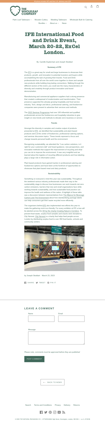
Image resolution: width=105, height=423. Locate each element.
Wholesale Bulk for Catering (81, 20)
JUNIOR (87, 419)
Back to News (54, 382)
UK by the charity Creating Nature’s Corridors (60, 211)
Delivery (67, 405)
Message (32, 329)
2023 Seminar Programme (39, 112)
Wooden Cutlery (41, 20)
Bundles (43, 23)
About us (55, 23)
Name (30, 314)
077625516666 (47, 419)
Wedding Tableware (59, 20)
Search (28, 405)
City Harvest (40, 216)
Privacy (58, 405)
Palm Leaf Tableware (23, 20)
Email (60, 314)
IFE (29, 72)
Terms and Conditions (43, 405)
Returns (76, 405)
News (64, 23)
